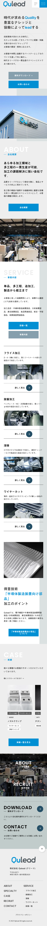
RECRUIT (9, 901)
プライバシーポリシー (23, 915)
